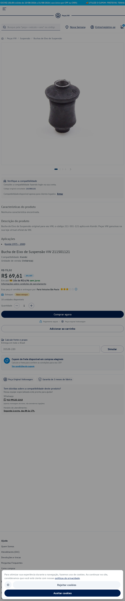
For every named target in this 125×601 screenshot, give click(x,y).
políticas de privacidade (67, 578)
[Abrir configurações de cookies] (8, 584)
